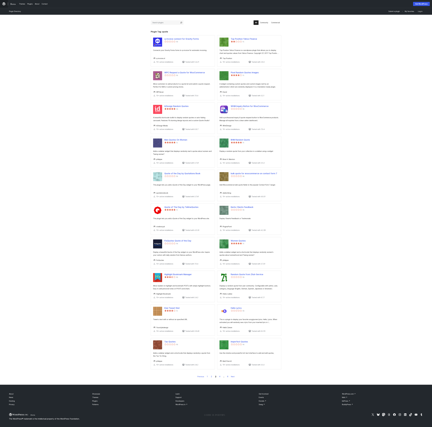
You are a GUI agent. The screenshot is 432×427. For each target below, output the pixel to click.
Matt (344, 397)
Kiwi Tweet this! (172, 308)
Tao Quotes (170, 341)
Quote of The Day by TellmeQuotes (181, 207)
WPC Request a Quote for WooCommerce (184, 72)
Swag (262, 404)
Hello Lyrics (236, 308)
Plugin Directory (15, 11)
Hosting (12, 401)
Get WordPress (421, 4)
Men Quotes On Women (175, 140)
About (11, 394)
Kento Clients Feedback (242, 207)
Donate (262, 401)
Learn (178, 394)
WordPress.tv (181, 404)
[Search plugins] (181, 22)
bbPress (346, 401)
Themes (95, 397)
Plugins (95, 401)
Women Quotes (238, 241)
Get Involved (263, 394)
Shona (32, 415)
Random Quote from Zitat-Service (247, 274)
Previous (200, 376)
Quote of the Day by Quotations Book (182, 173)
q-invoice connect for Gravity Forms (181, 39)
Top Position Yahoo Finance (244, 39)
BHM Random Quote (240, 140)
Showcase (96, 394)
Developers (180, 401)
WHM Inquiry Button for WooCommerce (250, 106)
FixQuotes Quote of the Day (177, 241)
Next (233, 376)
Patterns (95, 404)
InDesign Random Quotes (176, 106)
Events (261, 397)
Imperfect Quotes (239, 341)
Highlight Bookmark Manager (178, 274)
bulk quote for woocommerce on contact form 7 (254, 173)
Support (179, 397)
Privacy (12, 404)
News (11, 397)
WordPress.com (349, 394)
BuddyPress (347, 404)
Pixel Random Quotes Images (245, 72)
